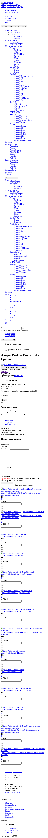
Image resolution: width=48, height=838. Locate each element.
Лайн (16, 52)
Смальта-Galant (20, 134)
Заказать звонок (13, 795)
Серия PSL (18, 96)
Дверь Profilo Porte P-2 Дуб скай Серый (16, 690)
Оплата (8, 22)
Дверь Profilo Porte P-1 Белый (12, 555)
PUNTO (13, 158)
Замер (7, 811)
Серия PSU (18, 90)
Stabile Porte (14, 102)
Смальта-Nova (19, 138)
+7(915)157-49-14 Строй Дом (12, 7)
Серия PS (17, 84)
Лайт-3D (17, 104)
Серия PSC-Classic (21, 88)
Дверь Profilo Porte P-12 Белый (12, 536)
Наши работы (10, 18)
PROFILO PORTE (17, 44)
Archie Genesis (15, 150)
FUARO (13, 156)
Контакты (9, 813)
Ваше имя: (5, 444)
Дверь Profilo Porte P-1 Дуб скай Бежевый (16, 574)
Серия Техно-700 (20, 118)
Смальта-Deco (19, 132)
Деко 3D (17, 108)
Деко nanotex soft (20, 106)
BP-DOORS (14, 42)
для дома (17, 38)
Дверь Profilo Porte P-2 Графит (12, 653)
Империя (17, 58)
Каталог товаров (11, 178)
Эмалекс (17, 72)
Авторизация (10, 336)
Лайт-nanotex (19, 110)
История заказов (11, 830)
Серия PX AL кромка (22, 86)
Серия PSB (18, 100)
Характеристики (11, 423)
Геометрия (18, 66)
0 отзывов (4, 372)
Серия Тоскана (20, 122)
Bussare (12, 154)
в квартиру (18, 36)
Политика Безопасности (14, 809)
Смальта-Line (19, 136)
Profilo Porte (14, 74)
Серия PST (18, 82)
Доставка (8, 20)
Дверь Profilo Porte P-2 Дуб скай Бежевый (16, 611)
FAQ (7, 815)
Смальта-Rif (18, 128)
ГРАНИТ (13, 34)
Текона (12, 124)
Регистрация (10, 334)
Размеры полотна (7, 384)
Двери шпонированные (23, 140)
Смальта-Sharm (20, 126)
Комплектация (6, 386)
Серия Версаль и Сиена (23, 120)
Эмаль (16, 70)
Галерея (17, 56)
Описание (9, 421)
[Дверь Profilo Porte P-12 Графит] (13, 365)
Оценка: (4, 446)
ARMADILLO (15, 152)
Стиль (16, 60)
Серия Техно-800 (20, 116)
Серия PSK (18, 78)
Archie (12, 148)
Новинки (8, 16)
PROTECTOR (15, 32)
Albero (12, 48)
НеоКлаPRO (19, 54)
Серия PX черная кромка (23, 76)
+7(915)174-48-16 (11, 10)
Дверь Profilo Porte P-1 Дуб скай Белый (15, 593)
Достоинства (6, 467)
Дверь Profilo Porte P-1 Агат (11, 672)
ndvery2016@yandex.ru (14, 12)
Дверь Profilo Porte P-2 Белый (12, 709)
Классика (17, 62)
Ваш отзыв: (5, 458)
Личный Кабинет (12, 828)
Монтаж (8, 803)
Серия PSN (18, 94)
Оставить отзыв (7, 483)
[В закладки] (2, 402)
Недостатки (5, 477)
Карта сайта (9, 817)
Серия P (17, 92)
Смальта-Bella (19, 130)
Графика (17, 50)
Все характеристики (8, 417)
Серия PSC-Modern (21, 98)
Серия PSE (18, 80)
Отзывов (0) (10, 425)
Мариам (13, 114)
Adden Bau (14, 146)
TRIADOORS (15, 112)
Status (16, 64)
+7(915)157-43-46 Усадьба (10, 5)
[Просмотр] (2, 487)
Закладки (8, 832)
